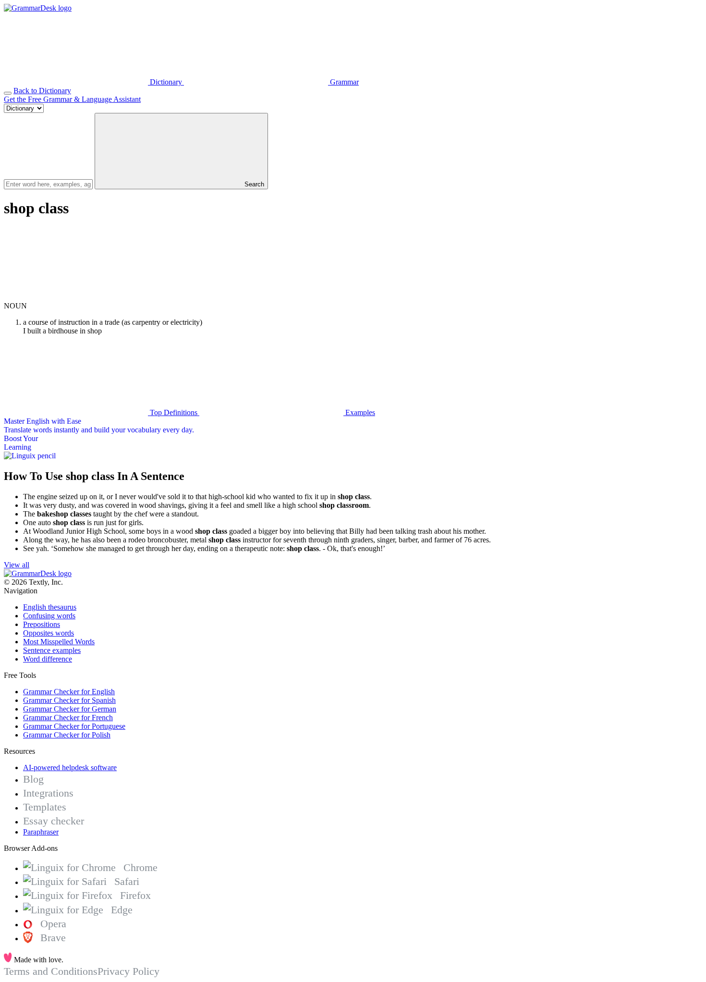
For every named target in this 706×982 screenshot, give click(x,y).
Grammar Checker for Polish (66, 735)
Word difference (47, 659)
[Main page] (38, 8)
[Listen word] (76, 297)
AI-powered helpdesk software (70, 767)
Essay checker (53, 821)
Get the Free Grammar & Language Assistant (72, 99)
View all (16, 565)
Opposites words (48, 633)
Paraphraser (41, 832)
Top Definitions (173, 412)
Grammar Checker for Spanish (69, 700)
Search (253, 184)
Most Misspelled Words (59, 642)
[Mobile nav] (8, 93)
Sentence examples (52, 650)
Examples (359, 412)
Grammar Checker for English (69, 691)
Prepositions (41, 624)
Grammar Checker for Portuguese (74, 726)
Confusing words (49, 616)
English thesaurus (49, 607)
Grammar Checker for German (69, 709)
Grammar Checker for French (68, 717)
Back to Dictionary (42, 90)
